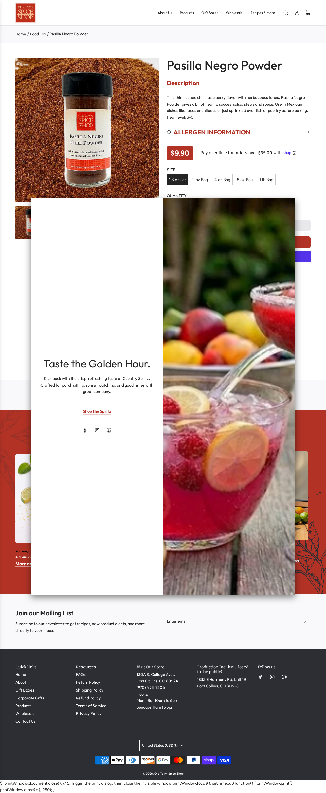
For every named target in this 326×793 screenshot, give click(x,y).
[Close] (285, 207)
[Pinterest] (109, 430)
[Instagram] (97, 430)
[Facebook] (85, 430)
